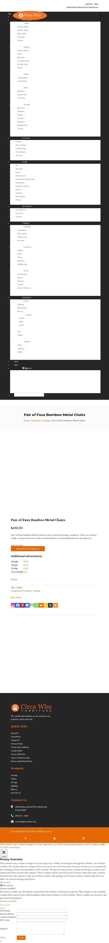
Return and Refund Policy (21, 761)
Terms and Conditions (20, 747)
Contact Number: (8, 917)
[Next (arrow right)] (4, 908)
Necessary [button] (5, 882)
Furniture (36, 420)
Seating (46, 420)
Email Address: (7, 914)
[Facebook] (18, 605)
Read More (14, 847)
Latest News (16, 737)
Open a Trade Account (20, 758)
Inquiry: (4, 928)
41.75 (25, 561)
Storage (14, 782)
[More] (55, 605)
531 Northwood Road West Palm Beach (82, 7)
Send (21, 937)
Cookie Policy (16, 751)
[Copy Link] (45, 605)
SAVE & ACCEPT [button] (8, 901)
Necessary (8, 885)
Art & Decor (16, 793)
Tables (13, 779)
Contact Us (15, 740)
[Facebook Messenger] (27, 605)
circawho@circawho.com (25, 822)
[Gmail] (32, 605)
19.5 (25, 572)
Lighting (14, 786)
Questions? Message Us (27, 548)
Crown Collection (18, 754)
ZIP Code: (5, 920)
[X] (50, 605)
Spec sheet (16, 597)
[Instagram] (13, 605)
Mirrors (14, 789)
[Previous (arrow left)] (1, 908)
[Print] (41, 605)
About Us (14, 733)
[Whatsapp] (36, 605)
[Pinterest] (22, 605)
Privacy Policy (17, 744)
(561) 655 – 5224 (21, 816)
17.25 (25, 565)
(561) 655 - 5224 (91, 4)
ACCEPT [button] (4, 847)
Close (2, 937)
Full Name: (5, 911)
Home (27, 420)
